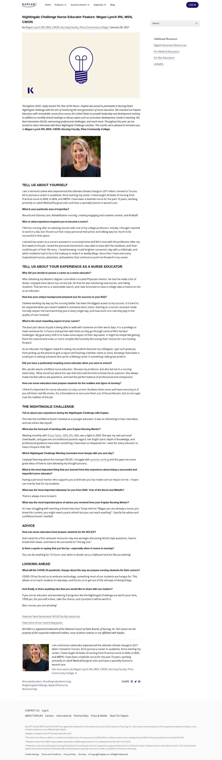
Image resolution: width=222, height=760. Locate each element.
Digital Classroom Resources (170, 45)
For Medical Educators (166, 51)
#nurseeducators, (32, 681)
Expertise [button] (98, 4)
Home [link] (48, 4)
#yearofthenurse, (58, 685)
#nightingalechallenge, (35, 685)
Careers (49, 715)
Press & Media (99, 715)
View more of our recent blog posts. (42, 622)
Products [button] (59, 4)
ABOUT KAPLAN (34, 715)
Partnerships (81, 715)
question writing (99, 459)
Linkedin (158, 64)
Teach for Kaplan (119, 715)
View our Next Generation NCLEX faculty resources (51, 616)
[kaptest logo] (29, 4)
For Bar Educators (164, 57)
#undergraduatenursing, (57, 681)
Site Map (82, 754)
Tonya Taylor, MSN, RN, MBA (63, 435)
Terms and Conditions (51, 754)
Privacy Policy (70, 754)
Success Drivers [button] (79, 4)
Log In (45, 710)
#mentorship (29, 689)
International (63, 715)
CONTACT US (32, 710)
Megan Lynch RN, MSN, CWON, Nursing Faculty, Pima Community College (67, 27)
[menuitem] (48, 5)
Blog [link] (112, 4)
